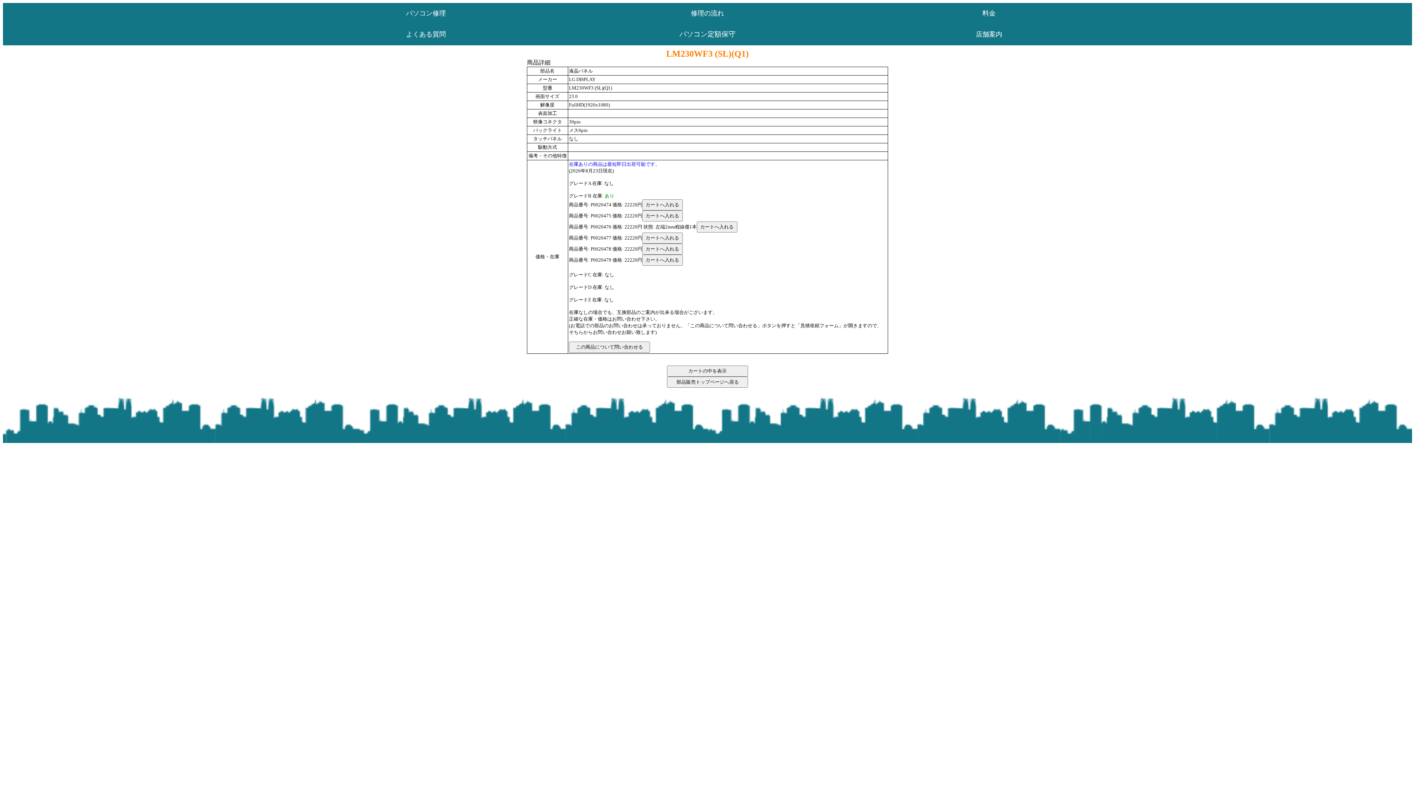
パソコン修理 (426, 13)
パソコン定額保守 (707, 34)
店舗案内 (989, 34)
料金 (989, 13)
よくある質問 (426, 34)
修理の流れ (707, 13)
